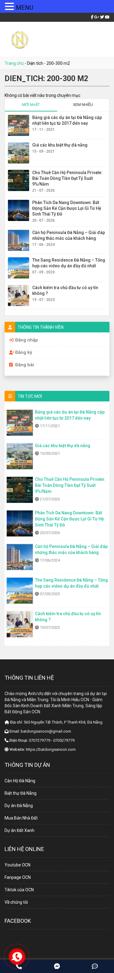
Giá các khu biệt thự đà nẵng (60, 145)
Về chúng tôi (16, 902)
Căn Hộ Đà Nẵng (20, 780)
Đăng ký (23, 352)
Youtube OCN (17, 865)
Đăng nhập (26, 340)
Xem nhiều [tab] (83, 104)
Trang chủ (14, 63)
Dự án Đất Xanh (19, 830)
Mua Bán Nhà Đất (21, 818)
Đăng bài (24, 365)
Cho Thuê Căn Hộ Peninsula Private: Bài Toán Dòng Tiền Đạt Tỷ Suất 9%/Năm (67, 178)
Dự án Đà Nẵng (19, 805)
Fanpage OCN (18, 877)
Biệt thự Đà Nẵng (20, 793)
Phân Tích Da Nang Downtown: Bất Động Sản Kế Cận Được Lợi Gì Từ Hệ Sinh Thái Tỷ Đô (66, 208)
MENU (24, 7)
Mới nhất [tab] (31, 104)
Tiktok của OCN (19, 889)
